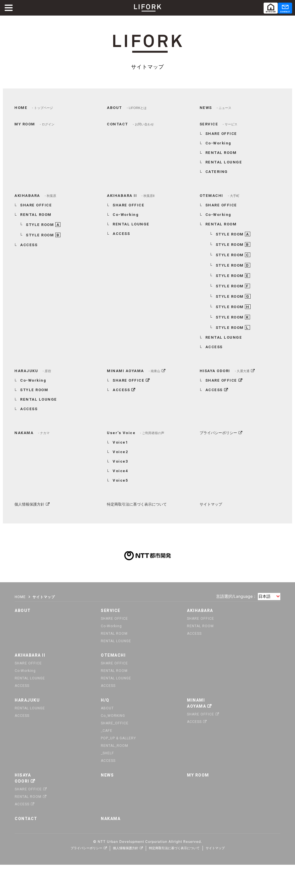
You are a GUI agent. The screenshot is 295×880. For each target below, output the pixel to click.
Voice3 (120, 461)
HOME (20, 597)
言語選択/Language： (236, 596)
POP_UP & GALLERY (118, 738)
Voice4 (120, 471)
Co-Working (218, 143)
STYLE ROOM (42, 224)
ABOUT (107, 708)
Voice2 (120, 452)
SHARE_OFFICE (114, 723)
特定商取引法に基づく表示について (137, 504)
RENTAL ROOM (221, 152)
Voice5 (120, 480)
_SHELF (107, 753)
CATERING (216, 172)
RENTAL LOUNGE (223, 162)
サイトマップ (211, 504)
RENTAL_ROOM (114, 745)
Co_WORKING (113, 715)
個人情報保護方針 (29, 504)
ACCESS (28, 245)
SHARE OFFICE (221, 133)
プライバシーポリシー (218, 433)
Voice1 (120, 442)
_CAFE (106, 730)
